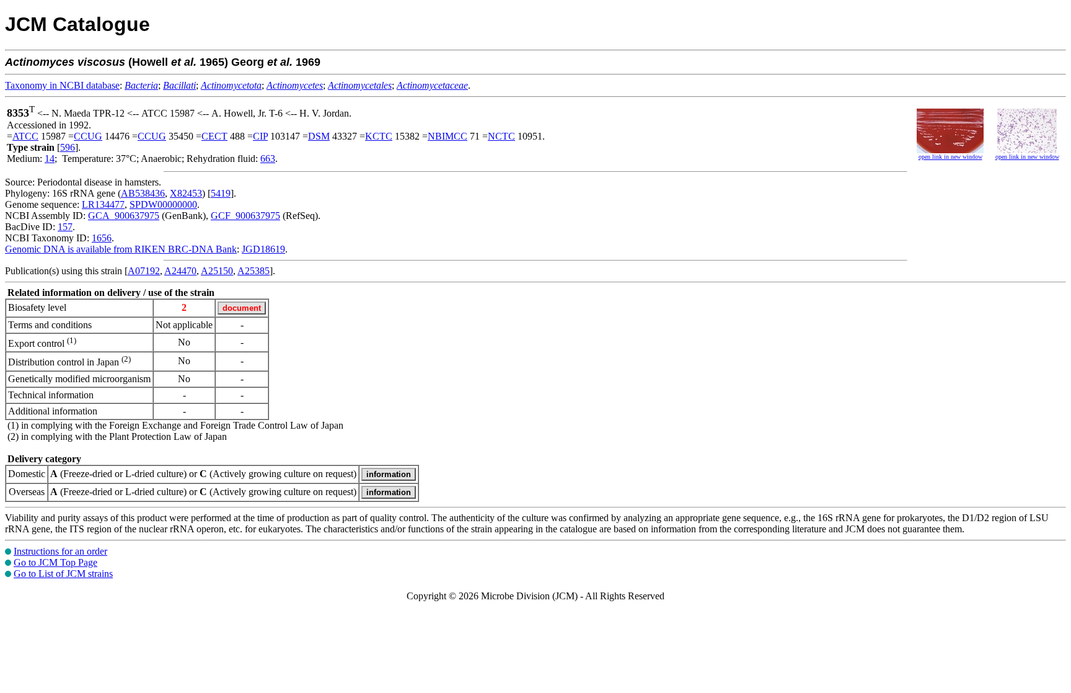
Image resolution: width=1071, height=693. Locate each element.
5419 (221, 193)
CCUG (88, 136)
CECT (214, 136)
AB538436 (143, 193)
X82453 (186, 193)
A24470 (180, 271)
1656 (102, 238)
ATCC (25, 136)
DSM (319, 136)
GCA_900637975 (123, 215)
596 (67, 147)
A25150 (217, 271)
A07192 (144, 271)
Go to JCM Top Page (55, 562)
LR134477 (103, 204)
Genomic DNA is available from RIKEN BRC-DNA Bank (121, 249)
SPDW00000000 (163, 204)
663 (267, 158)
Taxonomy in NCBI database (62, 85)
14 (50, 158)
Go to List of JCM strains (63, 573)
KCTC (378, 136)
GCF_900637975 (245, 215)
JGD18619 (263, 249)
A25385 (253, 271)
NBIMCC (447, 136)
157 (65, 226)
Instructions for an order (60, 551)
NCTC (501, 136)
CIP (260, 136)
